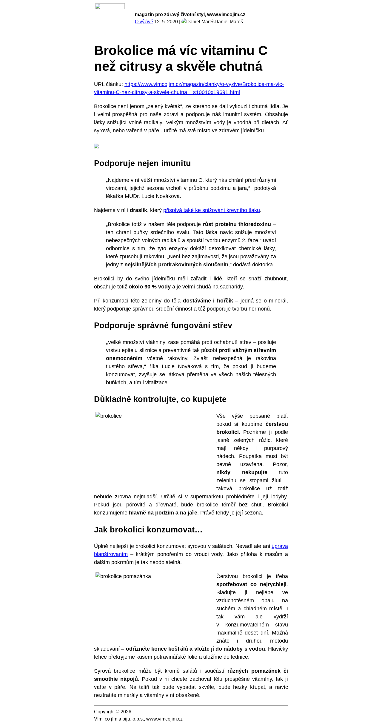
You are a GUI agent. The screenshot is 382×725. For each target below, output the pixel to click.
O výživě (144, 21)
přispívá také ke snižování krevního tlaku (211, 210)
